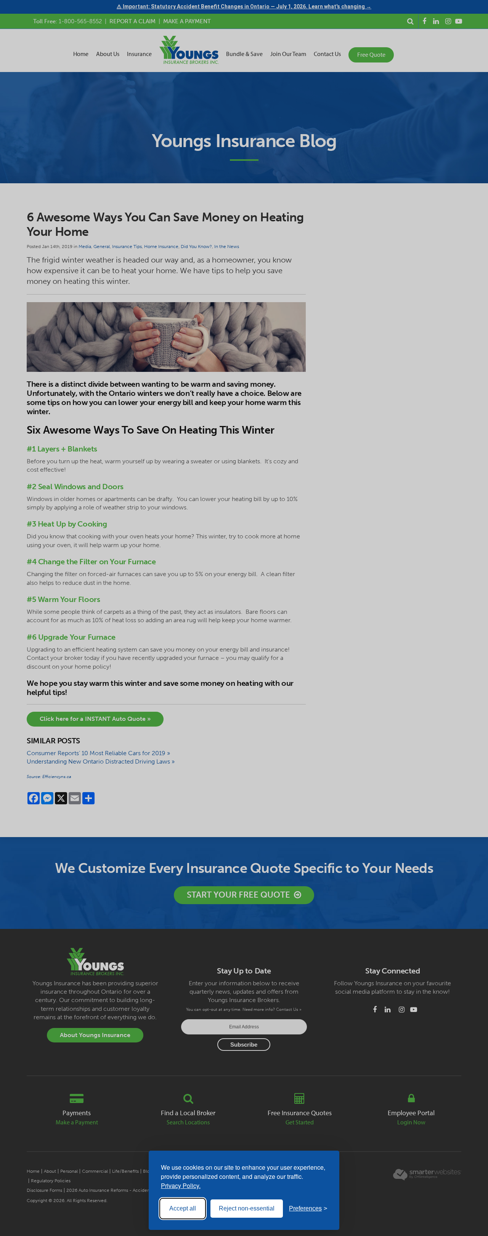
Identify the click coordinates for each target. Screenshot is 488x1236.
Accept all (182, 1208)
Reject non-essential (246, 1208)
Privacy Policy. (181, 1185)
